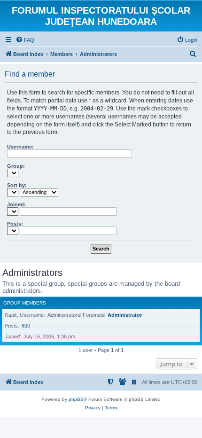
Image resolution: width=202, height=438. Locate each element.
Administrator (125, 315)
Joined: (16, 204)
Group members (24, 302)
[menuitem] (25, 40)
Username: (20, 146)
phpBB (76, 399)
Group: (16, 166)
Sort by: (17, 185)
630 (26, 325)
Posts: (15, 224)
